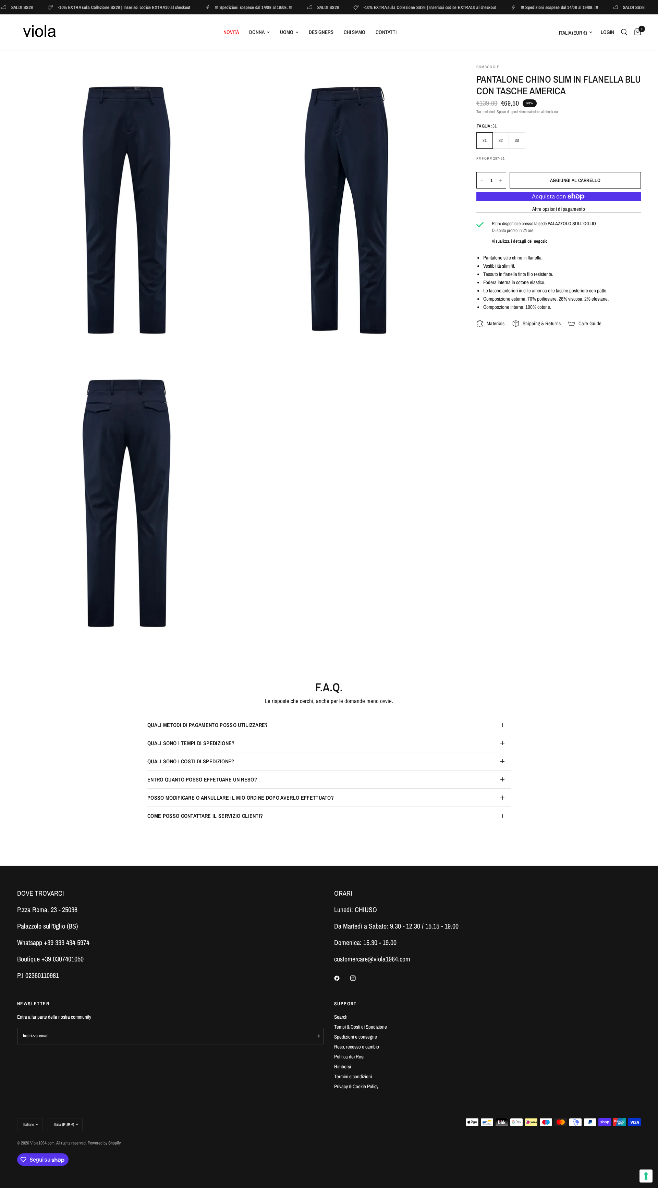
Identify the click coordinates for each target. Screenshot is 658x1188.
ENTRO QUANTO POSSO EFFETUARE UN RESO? (202, 779)
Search (341, 1016)
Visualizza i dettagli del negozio (520, 241)
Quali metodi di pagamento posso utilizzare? (207, 725)
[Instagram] (357, 978)
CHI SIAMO (354, 32)
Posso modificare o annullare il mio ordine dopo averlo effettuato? (240, 797)
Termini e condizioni (353, 1076)
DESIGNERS (321, 32)
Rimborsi (342, 1066)
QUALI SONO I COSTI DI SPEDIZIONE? (190, 761)
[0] (636, 32)
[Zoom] (221, 78)
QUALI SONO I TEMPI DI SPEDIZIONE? (191, 743)
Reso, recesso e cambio (356, 1046)
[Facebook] (341, 978)
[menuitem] (231, 32)
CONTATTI (386, 32)
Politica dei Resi (349, 1056)
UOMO (286, 32)
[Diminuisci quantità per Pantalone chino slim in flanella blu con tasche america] (482, 180)
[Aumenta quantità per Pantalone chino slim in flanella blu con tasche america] (501, 180)
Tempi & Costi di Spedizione (360, 1026)
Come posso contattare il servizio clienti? (205, 816)
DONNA (257, 32)
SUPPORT (345, 1003)
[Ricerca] (624, 32)
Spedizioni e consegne (355, 1036)
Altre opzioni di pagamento (558, 209)
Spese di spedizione (511, 112)
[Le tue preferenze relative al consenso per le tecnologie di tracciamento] (646, 1176)
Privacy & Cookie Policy (356, 1086)
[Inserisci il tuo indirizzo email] (317, 1036)
